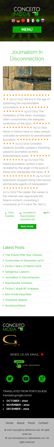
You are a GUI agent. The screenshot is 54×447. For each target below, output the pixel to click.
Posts (31, 422)
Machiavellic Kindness (18, 283)
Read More (27, 226)
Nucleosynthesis (15, 305)
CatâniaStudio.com (36, 438)
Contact (43, 422)
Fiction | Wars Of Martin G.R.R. (23, 266)
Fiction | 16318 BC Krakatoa (22, 288)
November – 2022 (17, 404)
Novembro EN (28, 219)
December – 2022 (17, 408)
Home (9, 422)
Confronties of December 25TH (24, 260)
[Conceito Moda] (27, 11)
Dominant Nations (16, 299)
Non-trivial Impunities (18, 294)
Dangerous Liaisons (17, 271)
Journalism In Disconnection (22, 277)
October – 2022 (17, 400)
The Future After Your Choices (23, 254)
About (20, 422)
